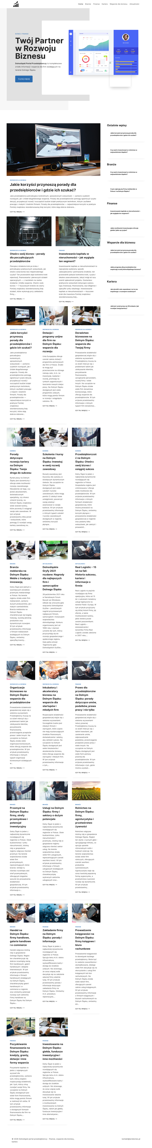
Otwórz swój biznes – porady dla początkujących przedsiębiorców (27, 257)
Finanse (96, 4)
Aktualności (134, 4)
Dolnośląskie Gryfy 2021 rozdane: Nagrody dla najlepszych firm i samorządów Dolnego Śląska (53, 578)
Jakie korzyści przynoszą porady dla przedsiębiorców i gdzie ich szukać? (21, 340)
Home (80, 4)
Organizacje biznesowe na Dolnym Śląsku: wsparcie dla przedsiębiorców (20, 695)
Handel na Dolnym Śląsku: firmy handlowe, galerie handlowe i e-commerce (20, 938)
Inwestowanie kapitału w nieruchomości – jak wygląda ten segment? (76, 257)
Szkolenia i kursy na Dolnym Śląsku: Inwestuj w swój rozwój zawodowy (53, 462)
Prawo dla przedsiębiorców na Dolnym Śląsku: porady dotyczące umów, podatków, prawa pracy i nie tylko (85, 698)
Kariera (105, 4)
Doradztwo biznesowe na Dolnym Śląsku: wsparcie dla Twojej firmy (84, 340)
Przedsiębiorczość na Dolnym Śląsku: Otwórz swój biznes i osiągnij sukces (85, 462)
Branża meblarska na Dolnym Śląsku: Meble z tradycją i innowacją (20, 574)
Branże (88, 4)
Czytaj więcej (17, 212)
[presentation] (53, 149)
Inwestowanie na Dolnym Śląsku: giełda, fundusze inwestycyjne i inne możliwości (53, 1051)
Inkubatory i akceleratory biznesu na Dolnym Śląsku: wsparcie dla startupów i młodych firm (52, 698)
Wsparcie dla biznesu (118, 4)
